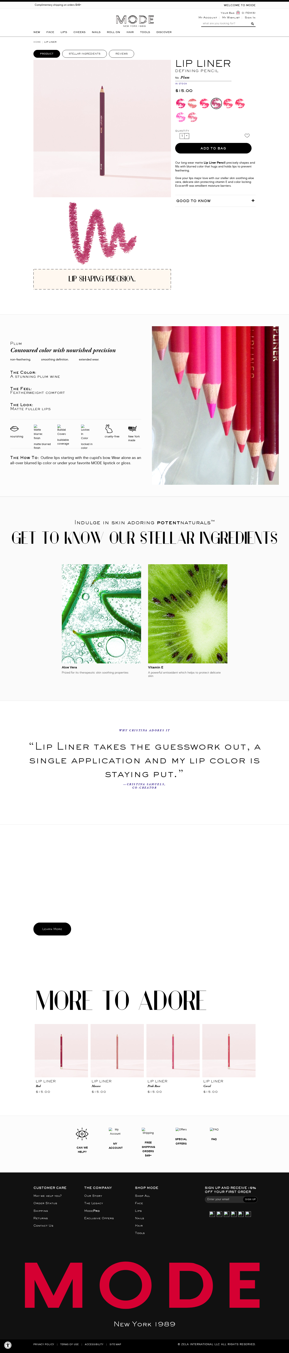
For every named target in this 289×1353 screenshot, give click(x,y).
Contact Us (43, 1225)
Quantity (182, 131)
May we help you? (47, 1196)
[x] (219, 1214)
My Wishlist (231, 17)
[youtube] (241, 1214)
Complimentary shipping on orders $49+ (58, 5)
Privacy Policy (43, 1344)
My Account (207, 17)
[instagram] (212, 1214)
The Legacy (93, 1203)
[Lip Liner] (61, 1050)
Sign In (250, 17)
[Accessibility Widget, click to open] (8, 1345)
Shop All (142, 1196)
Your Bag (227, 12)
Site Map (115, 1344)
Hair (139, 1225)
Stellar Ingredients (84, 53)
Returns (40, 1218)
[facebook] (234, 1214)
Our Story (93, 1196)
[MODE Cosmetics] (135, 14)
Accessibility (94, 1344)
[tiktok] (226, 1214)
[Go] (252, 23)
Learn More (52, 929)
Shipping (40, 1211)
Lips (138, 1211)
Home (37, 42)
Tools (140, 1233)
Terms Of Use (69, 1344)
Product (47, 53)
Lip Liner (46, 1081)
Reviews (122, 53)
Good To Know (193, 201)
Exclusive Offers (99, 1218)
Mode (92, 1211)
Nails (139, 1218)
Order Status (45, 1203)
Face (139, 1203)
